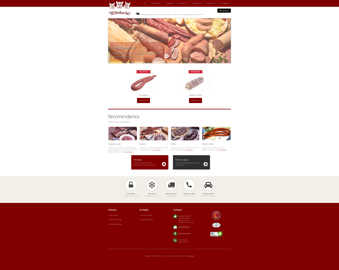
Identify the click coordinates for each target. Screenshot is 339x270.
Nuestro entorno (113, 215)
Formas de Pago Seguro (146, 219)
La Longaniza (169, 3)
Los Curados (181, 3)
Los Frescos (209, 3)
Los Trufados (224, 3)
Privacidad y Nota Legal (115, 219)
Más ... (169, 40)
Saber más (142, 100)
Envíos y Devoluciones (146, 215)
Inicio (144, 3)
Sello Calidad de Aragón (115, 224)
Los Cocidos (195, 3)
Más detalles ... (129, 152)
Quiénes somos (156, 3)
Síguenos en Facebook (184, 233)
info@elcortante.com (184, 227)
